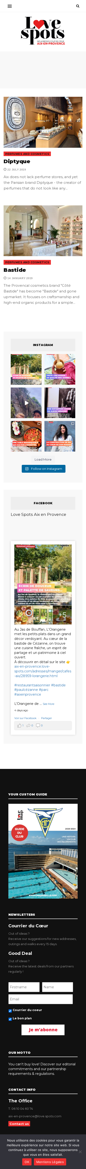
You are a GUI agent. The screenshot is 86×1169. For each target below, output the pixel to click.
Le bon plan (22, 1018)
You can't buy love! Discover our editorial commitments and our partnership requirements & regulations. (41, 1069)
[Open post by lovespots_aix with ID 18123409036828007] (59, 403)
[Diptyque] (43, 122)
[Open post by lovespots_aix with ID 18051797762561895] (26, 403)
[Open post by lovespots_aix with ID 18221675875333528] (26, 369)
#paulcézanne (26, 690)
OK (27, 1162)
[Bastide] (43, 230)
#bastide (58, 685)
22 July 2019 (16, 169)
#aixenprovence (27, 694)
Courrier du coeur (27, 1010)
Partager (46, 718)
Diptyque (17, 161)
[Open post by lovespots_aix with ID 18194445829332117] (26, 436)
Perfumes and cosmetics (27, 154)
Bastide (15, 270)
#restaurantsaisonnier (32, 685)
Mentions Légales (50, 1162)
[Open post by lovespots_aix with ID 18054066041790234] (59, 369)
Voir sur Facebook (25, 718)
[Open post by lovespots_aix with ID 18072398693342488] (59, 436)
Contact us (19, 1124)
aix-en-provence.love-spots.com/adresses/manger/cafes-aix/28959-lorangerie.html (42, 671)
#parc (43, 690)
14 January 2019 (20, 278)
